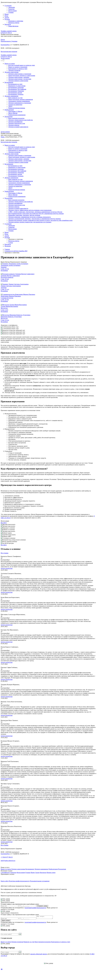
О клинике (8, 5)
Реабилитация (9, 109)
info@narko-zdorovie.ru (8, 860)
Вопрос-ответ (51, 872)
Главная (7, 249)
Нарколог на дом (28, 942)
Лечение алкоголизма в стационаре (19, 74)
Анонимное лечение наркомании (19, 101)
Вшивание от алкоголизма (16, 86)
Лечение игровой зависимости (18, 127)
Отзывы (11, 12)
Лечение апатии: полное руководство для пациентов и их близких (29, 222)
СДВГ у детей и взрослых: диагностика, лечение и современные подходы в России (35, 212)
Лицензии (11, 7)
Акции (7, 17)
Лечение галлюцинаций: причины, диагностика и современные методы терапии (34, 218)
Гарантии (11, 9)
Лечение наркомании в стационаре (19, 103)
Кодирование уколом (15, 92)
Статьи (10, 242)
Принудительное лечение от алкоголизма (21, 75)
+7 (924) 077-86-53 (7, 857)
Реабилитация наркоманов (16, 115)
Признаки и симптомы (15, 21)
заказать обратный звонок (38, 954)
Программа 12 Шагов (15, 111)
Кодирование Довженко (16, 91)
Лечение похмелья (14, 70)
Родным (7, 19)
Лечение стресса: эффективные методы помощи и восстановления (29, 210)
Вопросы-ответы (13, 22)
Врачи (7, 14)
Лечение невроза (13, 125)
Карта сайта (4, 881)
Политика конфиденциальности (19, 881)
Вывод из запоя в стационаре (17, 67)
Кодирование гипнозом (16, 87)
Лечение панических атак (16, 123)
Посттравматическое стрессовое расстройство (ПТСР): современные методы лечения (36, 213)
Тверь (2, 137)
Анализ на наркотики (15, 104)
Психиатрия (8, 116)
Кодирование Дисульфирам (17, 89)
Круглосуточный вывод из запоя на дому (21, 65)
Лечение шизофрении (15, 121)
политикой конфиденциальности (35, 908)
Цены (6, 16)
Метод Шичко (12, 113)
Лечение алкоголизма (11, 72)
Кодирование (9, 82)
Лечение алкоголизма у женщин (18, 77)
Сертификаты (5, 872)
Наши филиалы (13, 26)
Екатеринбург (5, 44)
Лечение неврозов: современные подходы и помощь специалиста (29, 217)
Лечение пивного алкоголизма (18, 80)
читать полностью (7, 568)
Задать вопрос (6, 920)
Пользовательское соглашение (39, 881)
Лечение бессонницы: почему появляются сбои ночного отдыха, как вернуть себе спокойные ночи (40, 220)
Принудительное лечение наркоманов (20, 99)
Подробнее (4, 270)
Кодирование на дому (15, 84)
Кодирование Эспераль (15, 94)
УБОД (10, 106)
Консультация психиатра (16, 118)
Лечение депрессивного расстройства (20, 120)
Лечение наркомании (11, 96)
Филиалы (8, 246)
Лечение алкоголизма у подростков (19, 79)
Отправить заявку (42, 906)
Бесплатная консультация (9, 51)
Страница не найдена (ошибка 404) (16, 251)
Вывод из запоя (10, 63)
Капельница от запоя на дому (17, 68)
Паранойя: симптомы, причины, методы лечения (24, 215)
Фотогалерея (12, 10)
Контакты (8, 24)
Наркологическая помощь (16, 108)
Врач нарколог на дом (15, 98)
